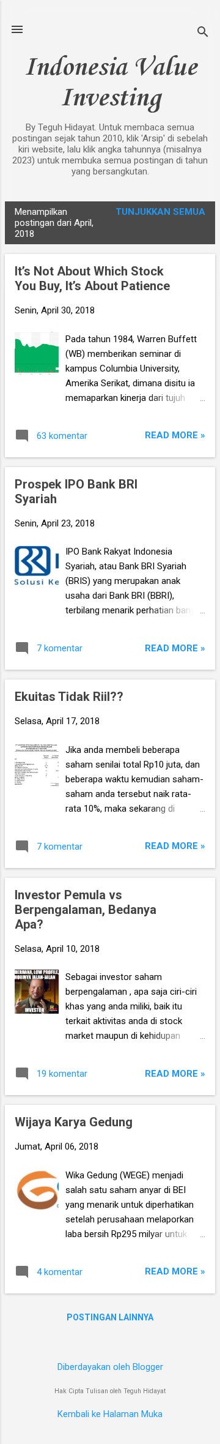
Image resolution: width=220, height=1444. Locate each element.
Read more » (175, 435)
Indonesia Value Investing (110, 83)
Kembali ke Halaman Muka (110, 1414)
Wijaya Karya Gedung (74, 1122)
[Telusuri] (203, 33)
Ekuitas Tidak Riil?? (69, 696)
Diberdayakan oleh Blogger (110, 1366)
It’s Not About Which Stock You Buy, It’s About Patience (92, 278)
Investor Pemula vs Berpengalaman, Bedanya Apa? (85, 910)
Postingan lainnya (110, 1317)
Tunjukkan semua (160, 211)
